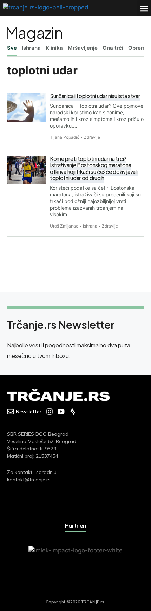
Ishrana (31, 48)
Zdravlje (92, 137)
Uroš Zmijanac (64, 226)
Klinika (54, 48)
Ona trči (113, 48)
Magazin (34, 32)
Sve (12, 48)
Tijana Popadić (64, 137)
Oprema (138, 48)
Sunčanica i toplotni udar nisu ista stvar (95, 96)
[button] (144, 8)
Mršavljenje (83, 48)
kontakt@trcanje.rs (29, 479)
